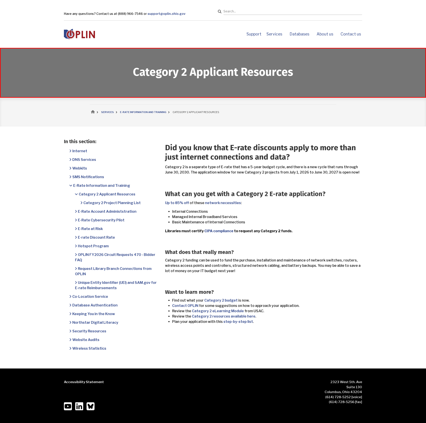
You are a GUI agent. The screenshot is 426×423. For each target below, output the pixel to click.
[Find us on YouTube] (68, 406)
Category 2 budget (221, 300)
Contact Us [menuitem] (351, 34)
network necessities (223, 203)
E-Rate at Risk (90, 229)
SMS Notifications (88, 177)
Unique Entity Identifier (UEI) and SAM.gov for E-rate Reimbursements (116, 285)
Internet (79, 151)
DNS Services (84, 160)
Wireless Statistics (89, 348)
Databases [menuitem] (299, 34)
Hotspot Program (93, 246)
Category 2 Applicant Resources (107, 194)
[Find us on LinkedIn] (79, 406)
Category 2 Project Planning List (112, 203)
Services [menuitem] (274, 34)
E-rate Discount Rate (96, 237)
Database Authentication (95, 305)
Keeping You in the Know (93, 314)
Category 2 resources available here (223, 316)
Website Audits (85, 340)
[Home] (79, 34)
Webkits (79, 168)
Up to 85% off (177, 203)
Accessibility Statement (84, 382)
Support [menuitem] (254, 34)
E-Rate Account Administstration (107, 211)
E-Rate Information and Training (101, 185)
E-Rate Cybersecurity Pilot (101, 220)
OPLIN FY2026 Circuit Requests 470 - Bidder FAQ (115, 257)
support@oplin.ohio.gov (166, 14)
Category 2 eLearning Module (218, 311)
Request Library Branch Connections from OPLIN (113, 271)
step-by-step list (238, 322)
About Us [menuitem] (325, 34)
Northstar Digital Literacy (95, 322)
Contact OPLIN (185, 306)
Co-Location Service (90, 296)
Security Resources (89, 331)
